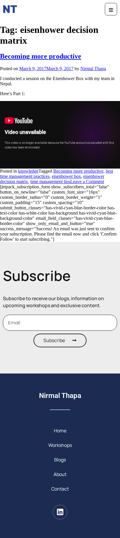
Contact (60, 489)
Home (60, 430)
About (60, 474)
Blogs (60, 459)
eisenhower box (66, 176)
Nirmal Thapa (93, 68)
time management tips (50, 181)
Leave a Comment (87, 181)
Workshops (60, 445)
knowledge (28, 171)
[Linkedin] (60, 512)
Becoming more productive (40, 56)
